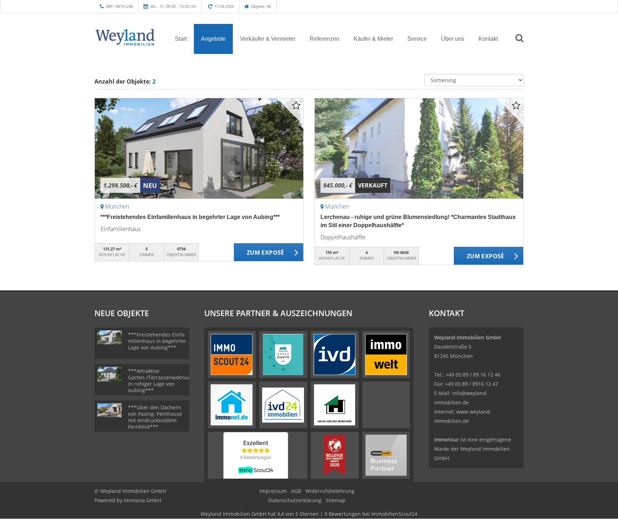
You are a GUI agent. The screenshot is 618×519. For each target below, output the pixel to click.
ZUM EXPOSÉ (265, 252)
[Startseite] (125, 38)
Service (417, 39)
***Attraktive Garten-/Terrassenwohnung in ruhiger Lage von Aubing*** (161, 381)
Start (181, 39)
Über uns (452, 39)
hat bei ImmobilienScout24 (309, 513)
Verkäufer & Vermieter (267, 39)
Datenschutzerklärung (295, 500)
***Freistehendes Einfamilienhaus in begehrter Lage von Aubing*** (190, 217)
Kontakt (488, 39)
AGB (296, 491)
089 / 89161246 (119, 6)
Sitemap (335, 500)
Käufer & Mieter (373, 39)
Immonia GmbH (142, 500)
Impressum (273, 491)
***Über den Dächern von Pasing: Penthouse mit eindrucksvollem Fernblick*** (155, 417)
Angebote (213, 39)
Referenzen (324, 39)
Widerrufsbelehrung (329, 491)
